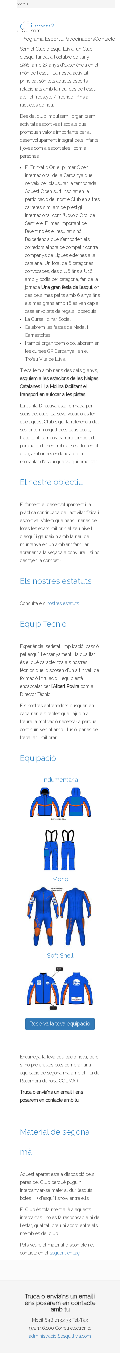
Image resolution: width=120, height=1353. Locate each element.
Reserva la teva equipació (60, 1023)
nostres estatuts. (63, 603)
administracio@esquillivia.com (60, 1336)
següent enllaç (65, 1252)
